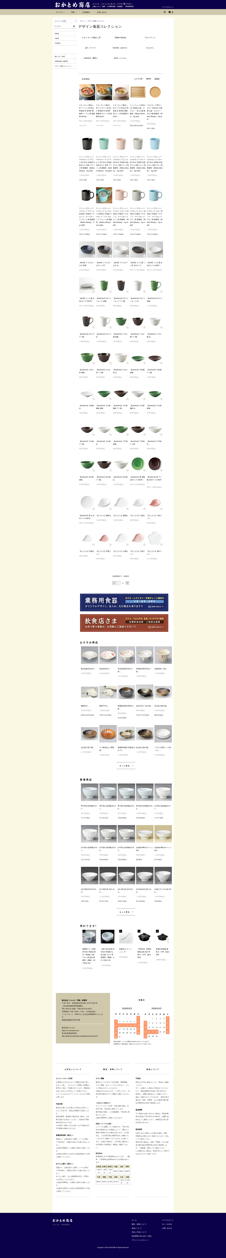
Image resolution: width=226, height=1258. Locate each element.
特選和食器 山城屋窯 (61, 61)
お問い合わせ (102, 12)
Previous (84, 939)
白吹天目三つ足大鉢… (144, 706)
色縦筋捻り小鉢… (161, 668)
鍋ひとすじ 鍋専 (60, 56)
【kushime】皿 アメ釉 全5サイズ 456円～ (154, 480)
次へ (127, 583)
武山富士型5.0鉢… (143, 747)
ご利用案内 (86, 12)
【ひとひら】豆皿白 (86, 551)
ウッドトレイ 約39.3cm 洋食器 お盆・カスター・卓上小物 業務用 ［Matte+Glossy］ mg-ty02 (137, 110)
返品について (137, 1228)
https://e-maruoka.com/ (70, 1030)
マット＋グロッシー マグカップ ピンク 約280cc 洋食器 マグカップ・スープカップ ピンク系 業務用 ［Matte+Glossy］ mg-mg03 (121, 216)
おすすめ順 (138, 78)
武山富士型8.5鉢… (161, 706)
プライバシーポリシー (140, 1240)
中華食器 (57, 43)
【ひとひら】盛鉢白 (103, 515)
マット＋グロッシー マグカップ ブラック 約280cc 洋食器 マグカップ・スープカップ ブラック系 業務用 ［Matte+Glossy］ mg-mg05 (87, 216)
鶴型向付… (85, 706)
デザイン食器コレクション (96, 21)
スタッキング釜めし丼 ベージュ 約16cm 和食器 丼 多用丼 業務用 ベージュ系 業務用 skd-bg (87, 110)
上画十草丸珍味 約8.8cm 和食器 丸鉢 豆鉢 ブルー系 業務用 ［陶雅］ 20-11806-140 (107, 954)
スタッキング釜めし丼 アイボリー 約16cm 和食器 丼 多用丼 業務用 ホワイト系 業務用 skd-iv (104, 110)
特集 (73, 12)
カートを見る (167, 1224)
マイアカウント (168, 7)
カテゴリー (60, 12)
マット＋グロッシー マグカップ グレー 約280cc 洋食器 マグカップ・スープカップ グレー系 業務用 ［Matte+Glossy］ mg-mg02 (138, 216)
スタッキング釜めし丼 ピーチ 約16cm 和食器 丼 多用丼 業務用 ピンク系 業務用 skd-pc (120, 110)
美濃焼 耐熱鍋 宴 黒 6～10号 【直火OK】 (163, 952)
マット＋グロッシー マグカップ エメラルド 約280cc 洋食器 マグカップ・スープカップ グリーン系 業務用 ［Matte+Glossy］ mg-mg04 (104, 216)
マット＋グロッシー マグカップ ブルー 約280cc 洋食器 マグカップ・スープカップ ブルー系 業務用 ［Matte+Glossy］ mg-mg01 (155, 216)
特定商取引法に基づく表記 (141, 1236)
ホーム (82, 21)
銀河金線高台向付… (88, 668)
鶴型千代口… (104, 706)
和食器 (57, 33)
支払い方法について (139, 1232)
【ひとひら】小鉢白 (137, 515)
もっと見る (124, 765)
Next (168, 939)
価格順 (148, 78)
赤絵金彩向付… (105, 668)
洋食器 (57, 38)
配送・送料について (139, 1224)
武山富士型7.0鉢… (88, 747)
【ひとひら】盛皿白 (120, 515)
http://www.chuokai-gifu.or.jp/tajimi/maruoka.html (80, 1036)
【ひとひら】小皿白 (120, 551)
